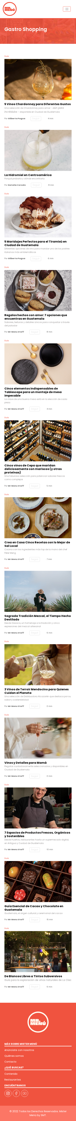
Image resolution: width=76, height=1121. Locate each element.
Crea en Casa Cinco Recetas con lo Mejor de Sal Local (37, 544)
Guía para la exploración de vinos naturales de (33, 980)
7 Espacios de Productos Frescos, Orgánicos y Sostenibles (37, 834)
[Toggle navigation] (67, 9)
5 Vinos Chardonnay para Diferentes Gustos (37, 104)
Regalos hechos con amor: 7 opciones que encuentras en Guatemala (35, 317)
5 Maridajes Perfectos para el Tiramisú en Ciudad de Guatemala (35, 243)
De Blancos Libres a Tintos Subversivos (33, 976)
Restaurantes (12, 1079)
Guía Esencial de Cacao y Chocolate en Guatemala (33, 908)
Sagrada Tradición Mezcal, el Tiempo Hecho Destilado (37, 617)
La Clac (66, 980)
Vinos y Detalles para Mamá (25, 763)
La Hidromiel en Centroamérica (28, 175)
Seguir (36, 118)
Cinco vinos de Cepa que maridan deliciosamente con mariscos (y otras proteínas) (33, 469)
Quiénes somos (14, 1056)
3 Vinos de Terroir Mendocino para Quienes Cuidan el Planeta (36, 691)
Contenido (10, 1074)
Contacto (10, 1061)
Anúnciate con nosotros (19, 1050)
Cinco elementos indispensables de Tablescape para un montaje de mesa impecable (33, 392)
